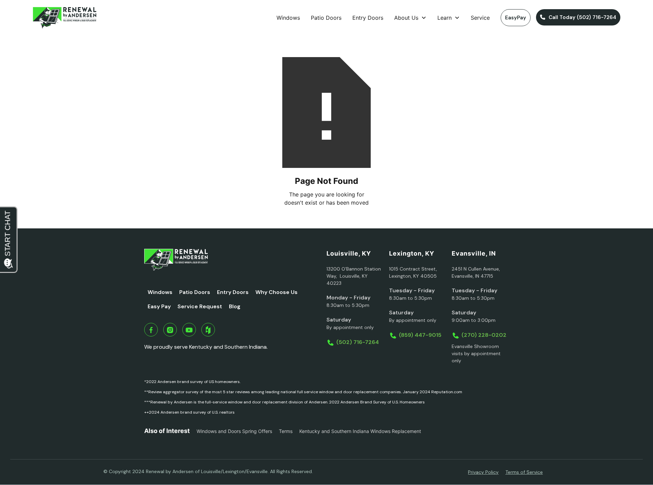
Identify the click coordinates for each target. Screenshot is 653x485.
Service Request (200, 306)
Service (480, 17)
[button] (410, 17)
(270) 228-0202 (484, 335)
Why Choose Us (276, 292)
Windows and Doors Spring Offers (234, 431)
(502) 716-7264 (357, 342)
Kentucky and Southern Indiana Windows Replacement (360, 431)
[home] (64, 18)
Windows (288, 17)
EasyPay (515, 17)
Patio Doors (326, 17)
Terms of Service (524, 472)
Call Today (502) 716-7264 (578, 17)
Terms (285, 431)
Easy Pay (159, 306)
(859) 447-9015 (420, 335)
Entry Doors (367, 17)
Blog (234, 306)
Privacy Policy (483, 472)
